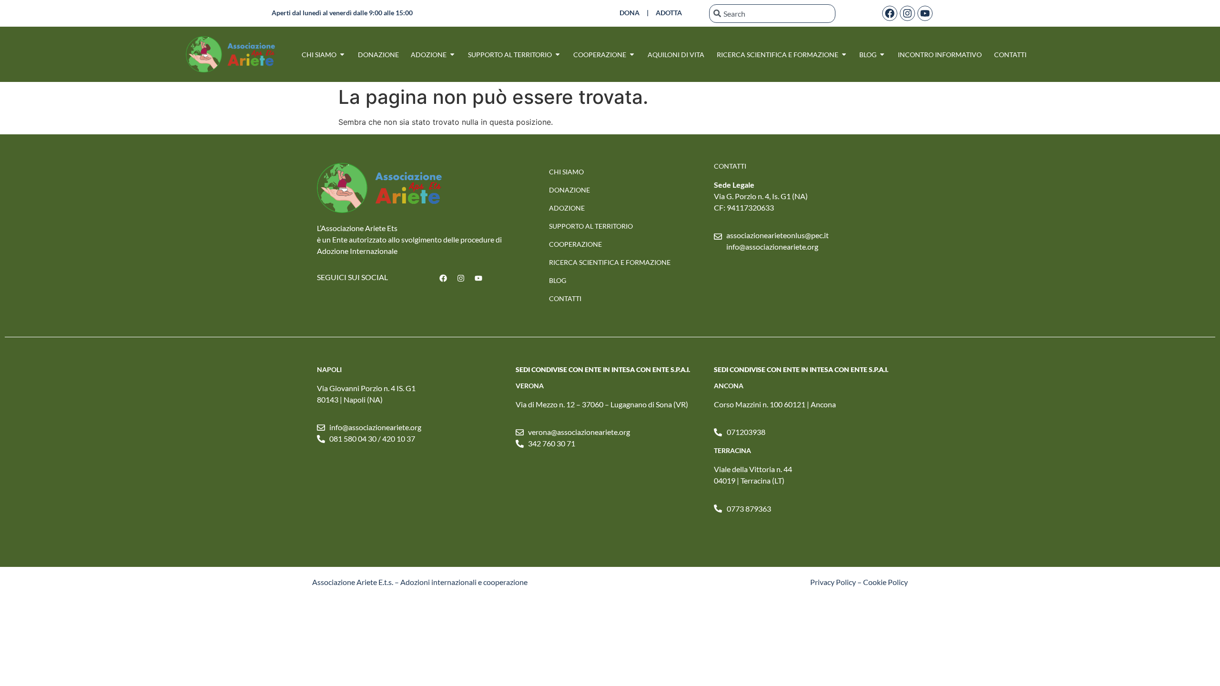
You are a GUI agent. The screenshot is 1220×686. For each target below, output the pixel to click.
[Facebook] (889, 13)
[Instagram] (907, 13)
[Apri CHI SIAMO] (342, 55)
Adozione (567, 208)
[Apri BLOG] (882, 55)
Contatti (565, 298)
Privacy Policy (833, 581)
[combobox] (772, 13)
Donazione (569, 190)
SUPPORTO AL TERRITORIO (591, 226)
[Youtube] (925, 13)
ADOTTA (669, 13)
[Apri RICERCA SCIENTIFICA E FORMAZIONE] (844, 55)
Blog (557, 280)
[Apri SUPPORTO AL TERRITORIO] (557, 55)
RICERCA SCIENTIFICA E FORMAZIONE (610, 262)
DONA (630, 13)
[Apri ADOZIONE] (452, 55)
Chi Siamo (566, 172)
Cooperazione (575, 244)
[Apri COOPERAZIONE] (632, 55)
